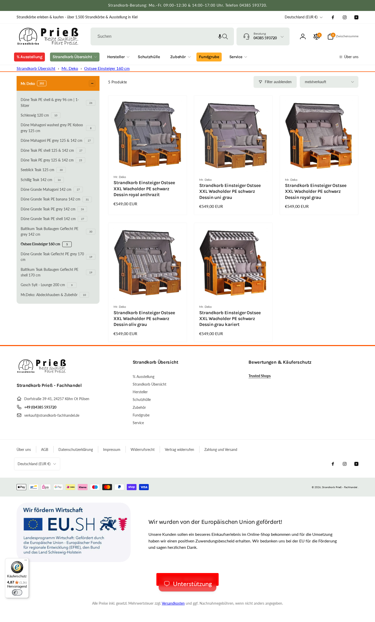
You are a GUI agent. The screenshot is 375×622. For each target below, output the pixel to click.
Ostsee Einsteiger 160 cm (107, 68)
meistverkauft (315, 82)
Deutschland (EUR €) (301, 17)
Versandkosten (173, 603)
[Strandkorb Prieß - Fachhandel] (42, 371)
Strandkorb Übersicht (36, 68)
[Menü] (26, 561)
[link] (77, 17)
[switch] (17, 592)
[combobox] (162, 36)
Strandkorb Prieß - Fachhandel (339, 487)
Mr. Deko (69, 68)
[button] (220, 36)
